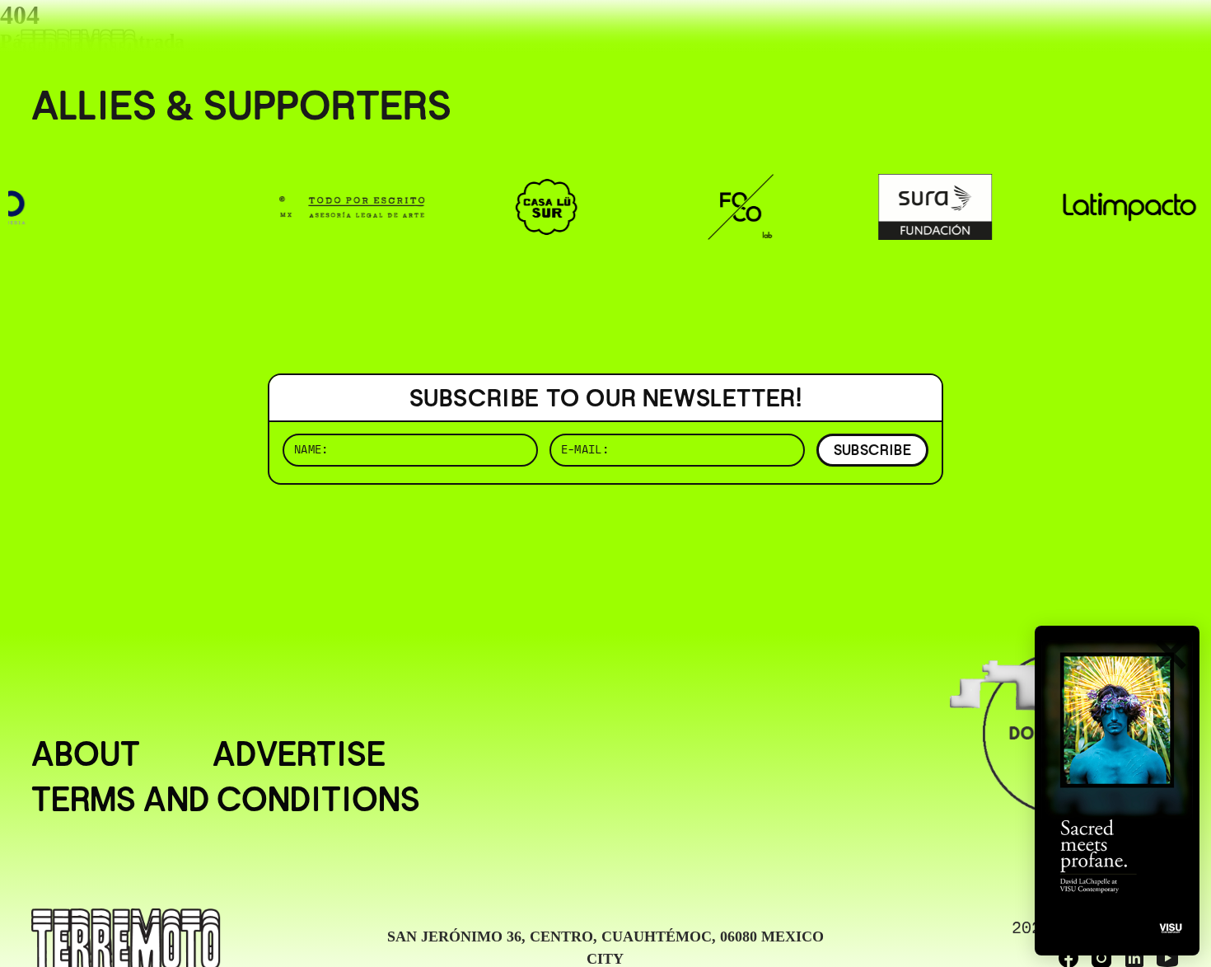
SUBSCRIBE (872, 449)
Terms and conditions (225, 800)
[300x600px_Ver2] (1117, 790)
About (85, 755)
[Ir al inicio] (78, 46)
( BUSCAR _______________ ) (906, 37)
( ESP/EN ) (1120, 37)
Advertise (299, 755)
